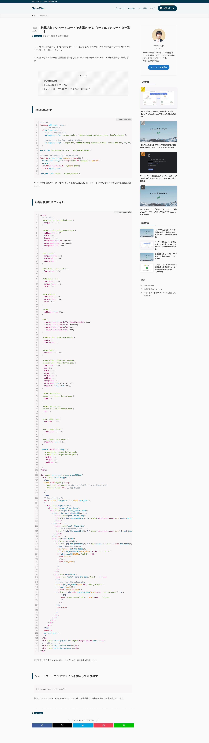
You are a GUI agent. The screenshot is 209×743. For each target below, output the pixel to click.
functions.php (51, 81)
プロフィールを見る (159, 67)
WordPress (38, 36)
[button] (42, 725)
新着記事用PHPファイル (56, 85)
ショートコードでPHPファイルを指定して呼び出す (67, 89)
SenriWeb (39, 8)
